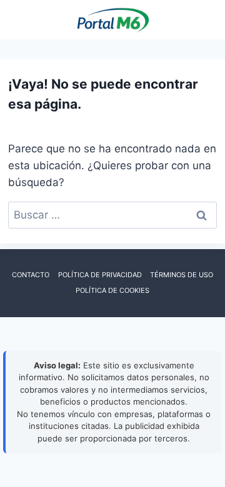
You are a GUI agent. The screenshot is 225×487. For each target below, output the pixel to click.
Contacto (30, 274)
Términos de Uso (181, 274)
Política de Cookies (112, 290)
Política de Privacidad (100, 274)
